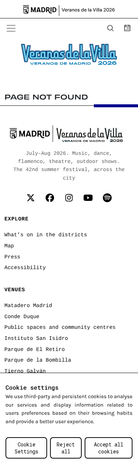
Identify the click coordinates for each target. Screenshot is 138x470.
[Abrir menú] (11, 28)
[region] (69, 421)
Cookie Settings (26, 448)
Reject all (66, 448)
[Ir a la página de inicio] (46, 28)
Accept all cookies (108, 448)
